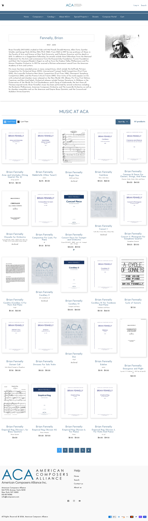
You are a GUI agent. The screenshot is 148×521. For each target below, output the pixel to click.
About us (77, 487)
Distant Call (14, 365)
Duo (74, 357)
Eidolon (103, 365)
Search (76, 480)
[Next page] (88, 450)
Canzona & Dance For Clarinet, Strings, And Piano (133, 176)
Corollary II (44, 295)
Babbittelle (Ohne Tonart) (44, 175)
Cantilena (103, 175)
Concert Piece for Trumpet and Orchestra (74, 239)
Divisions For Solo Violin (44, 365)
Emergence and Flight (133, 369)
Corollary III (74, 304)
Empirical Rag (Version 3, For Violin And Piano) (103, 431)
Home (76, 476)
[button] (3, 5)
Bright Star (74, 176)
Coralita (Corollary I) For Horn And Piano (15, 304)
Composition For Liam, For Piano (44, 239)
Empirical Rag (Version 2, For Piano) (74, 431)
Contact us (78, 484)
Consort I (103, 229)
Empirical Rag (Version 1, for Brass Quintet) (15, 431)
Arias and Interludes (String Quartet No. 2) (15, 176)
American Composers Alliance (36, 517)
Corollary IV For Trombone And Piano (103, 304)
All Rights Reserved (9, 517)
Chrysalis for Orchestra (15, 237)
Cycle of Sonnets (133, 303)
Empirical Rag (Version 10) (44, 430)
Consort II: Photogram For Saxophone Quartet (133, 238)
